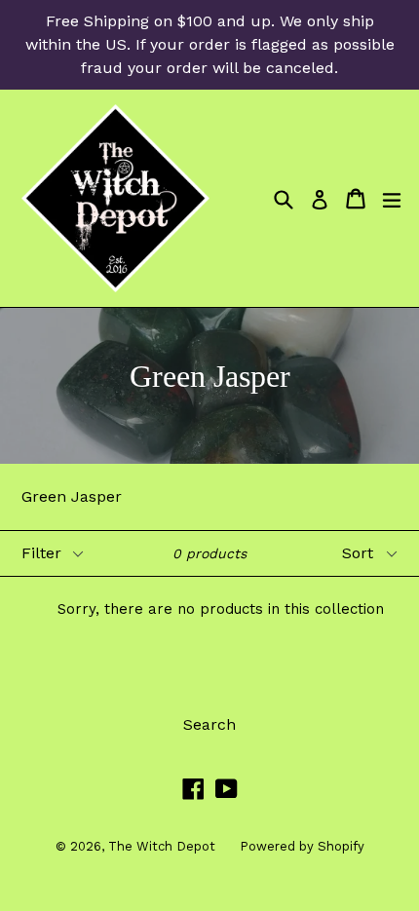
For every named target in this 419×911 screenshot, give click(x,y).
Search (209, 724)
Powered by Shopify (302, 846)
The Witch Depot (161, 846)
